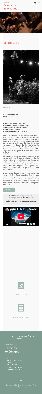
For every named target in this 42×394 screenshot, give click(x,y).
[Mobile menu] (39, 3)
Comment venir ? (13, 370)
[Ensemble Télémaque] (10, 6)
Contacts (12, 336)
